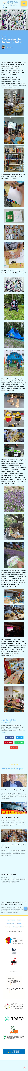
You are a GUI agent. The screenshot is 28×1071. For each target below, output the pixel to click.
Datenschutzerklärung (18, 926)
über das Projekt (11, 920)
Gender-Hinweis (10, 923)
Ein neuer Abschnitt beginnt (9, 874)
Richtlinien (19, 923)
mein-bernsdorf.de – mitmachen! (9, 720)
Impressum (7, 926)
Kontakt (19, 920)
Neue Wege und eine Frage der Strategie (13, 790)
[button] (14, 102)
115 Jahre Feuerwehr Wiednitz (10, 817)
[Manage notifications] (24, 1068)
